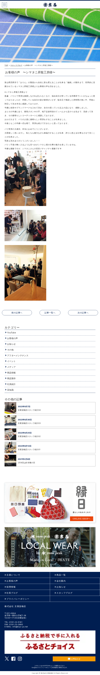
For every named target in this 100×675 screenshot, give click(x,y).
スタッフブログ (16, 65)
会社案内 (61, 581)
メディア (11, 367)
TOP (6, 65)
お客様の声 (12, 338)
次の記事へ (83, 312)
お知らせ (11, 344)
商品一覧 (61, 575)
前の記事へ (16, 312)
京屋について (13, 575)
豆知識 (10, 390)
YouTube (11, 332)
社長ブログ (12, 593)
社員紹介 (11, 384)
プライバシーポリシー (18, 599)
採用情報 (11, 587)
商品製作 (11, 378)
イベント (11, 361)
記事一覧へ (50, 312)
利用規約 (55, 667)
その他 (10, 349)
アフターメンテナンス (17, 355)
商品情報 (11, 372)
